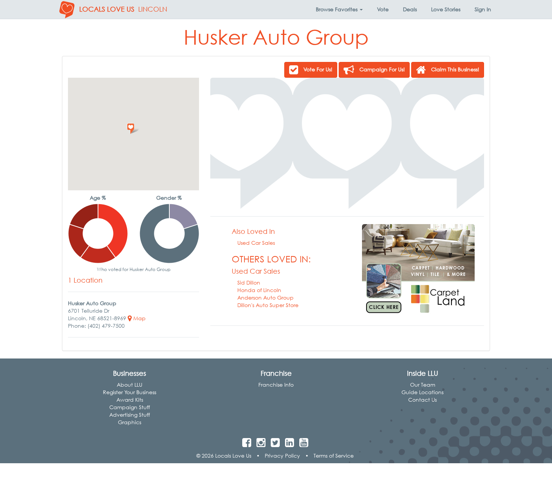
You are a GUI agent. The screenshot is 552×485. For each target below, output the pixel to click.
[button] (339, 9)
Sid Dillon (248, 282)
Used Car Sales (256, 242)
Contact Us (422, 399)
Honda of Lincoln (259, 290)
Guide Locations (422, 392)
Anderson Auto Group (265, 297)
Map (139, 318)
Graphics (129, 422)
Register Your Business (129, 392)
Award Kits (129, 399)
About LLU (129, 384)
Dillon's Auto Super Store (268, 305)
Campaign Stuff (129, 407)
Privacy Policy (282, 455)
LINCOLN (152, 9)
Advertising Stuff (129, 414)
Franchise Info (276, 384)
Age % (98, 197)
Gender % (169, 197)
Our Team (422, 384)
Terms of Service (334, 455)
